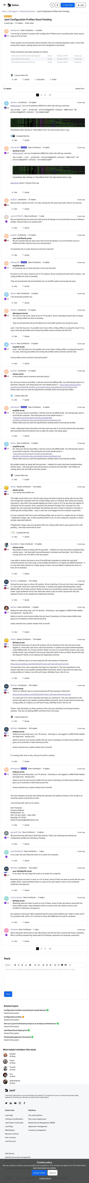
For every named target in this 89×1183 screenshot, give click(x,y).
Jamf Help (9, 1115)
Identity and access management (17, 1157)
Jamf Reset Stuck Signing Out (15, 1030)
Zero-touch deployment (37, 1119)
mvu (11, 1074)
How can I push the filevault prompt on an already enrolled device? (30, 1024)
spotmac (14, 102)
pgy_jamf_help (16, 832)
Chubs (12, 1060)
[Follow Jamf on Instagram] (20, 1103)
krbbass (14, 607)
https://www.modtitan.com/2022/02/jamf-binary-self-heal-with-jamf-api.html (40, 664)
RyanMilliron (15, 544)
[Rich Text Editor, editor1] (44, 978)
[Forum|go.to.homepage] (13, 5)
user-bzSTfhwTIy (17, 216)
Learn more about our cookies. (44, 1168)
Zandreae (14, 929)
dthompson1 (15, 30)
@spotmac (15, 183)
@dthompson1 (16, 106)
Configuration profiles (13, 1017)
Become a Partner (12, 1134)
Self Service (9, 1153)
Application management (37, 1126)
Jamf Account (10, 1141)
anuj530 (14, 199)
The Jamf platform (35, 1115)
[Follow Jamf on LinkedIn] (11, 1103)
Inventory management (37, 1130)
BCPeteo (14, 581)
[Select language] (57, 5)
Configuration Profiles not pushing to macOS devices (25, 1010)
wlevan (13, 293)
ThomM (12, 1067)
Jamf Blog (9, 1126)
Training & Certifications (14, 1119)
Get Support (13, 11)
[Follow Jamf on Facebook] (24, 1103)
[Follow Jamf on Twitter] (6, 1103)
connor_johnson (16, 897)
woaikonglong (15, 1081)
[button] (4, 5)
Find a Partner (10, 1137)
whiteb (13, 487)
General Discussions (27, 11)
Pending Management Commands (17, 1037)
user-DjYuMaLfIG (17, 851)
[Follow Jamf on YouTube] (15, 1103)
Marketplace (10, 1130)
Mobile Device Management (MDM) (41, 1123)
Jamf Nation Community (14, 1123)
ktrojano (13, 1054)
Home (4, 11)
